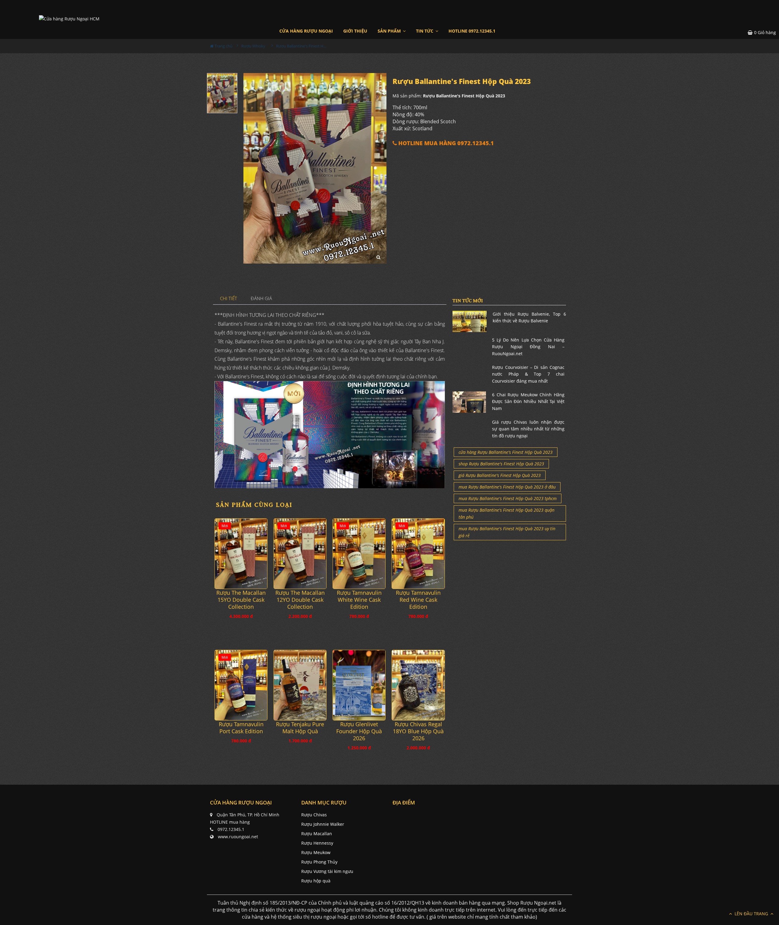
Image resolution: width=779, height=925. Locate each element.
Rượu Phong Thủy (319, 862)
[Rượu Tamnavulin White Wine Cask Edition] (359, 553)
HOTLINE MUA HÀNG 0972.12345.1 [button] (445, 143)
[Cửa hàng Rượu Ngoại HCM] (69, 18)
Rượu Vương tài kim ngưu (327, 871)
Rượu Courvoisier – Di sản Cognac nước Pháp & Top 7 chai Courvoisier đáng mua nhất (528, 374)
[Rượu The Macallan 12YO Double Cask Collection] (300, 553)
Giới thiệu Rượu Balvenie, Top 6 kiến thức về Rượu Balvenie (529, 317)
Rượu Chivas (314, 815)
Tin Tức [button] (425, 31)
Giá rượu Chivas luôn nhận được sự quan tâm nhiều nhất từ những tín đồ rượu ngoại (528, 429)
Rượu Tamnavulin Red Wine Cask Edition (418, 599)
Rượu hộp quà (315, 881)
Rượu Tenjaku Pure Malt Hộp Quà (300, 728)
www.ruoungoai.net (238, 836)
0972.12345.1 (231, 829)
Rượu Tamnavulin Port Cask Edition (241, 728)
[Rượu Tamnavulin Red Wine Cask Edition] (418, 553)
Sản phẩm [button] (390, 31)
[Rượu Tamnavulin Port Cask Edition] (241, 685)
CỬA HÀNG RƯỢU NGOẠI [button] (306, 31)
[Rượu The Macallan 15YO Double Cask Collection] (241, 553)
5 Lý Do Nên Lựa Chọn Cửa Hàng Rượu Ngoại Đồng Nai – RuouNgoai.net (528, 346)
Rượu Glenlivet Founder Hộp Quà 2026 (359, 731)
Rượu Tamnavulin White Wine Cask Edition (359, 599)
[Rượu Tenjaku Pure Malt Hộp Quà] (300, 685)
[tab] (228, 299)
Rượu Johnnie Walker (322, 824)
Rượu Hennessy (317, 843)
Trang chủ (223, 46)
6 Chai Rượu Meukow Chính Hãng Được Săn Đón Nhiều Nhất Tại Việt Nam (528, 401)
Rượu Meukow (315, 852)
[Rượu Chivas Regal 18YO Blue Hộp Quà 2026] (418, 685)
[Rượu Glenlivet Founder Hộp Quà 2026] (359, 685)
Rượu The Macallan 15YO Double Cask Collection (241, 599)
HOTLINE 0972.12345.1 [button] (472, 31)
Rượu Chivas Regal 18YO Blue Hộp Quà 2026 (418, 731)
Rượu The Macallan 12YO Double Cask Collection (300, 599)
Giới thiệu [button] (355, 31)
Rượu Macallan (316, 833)
